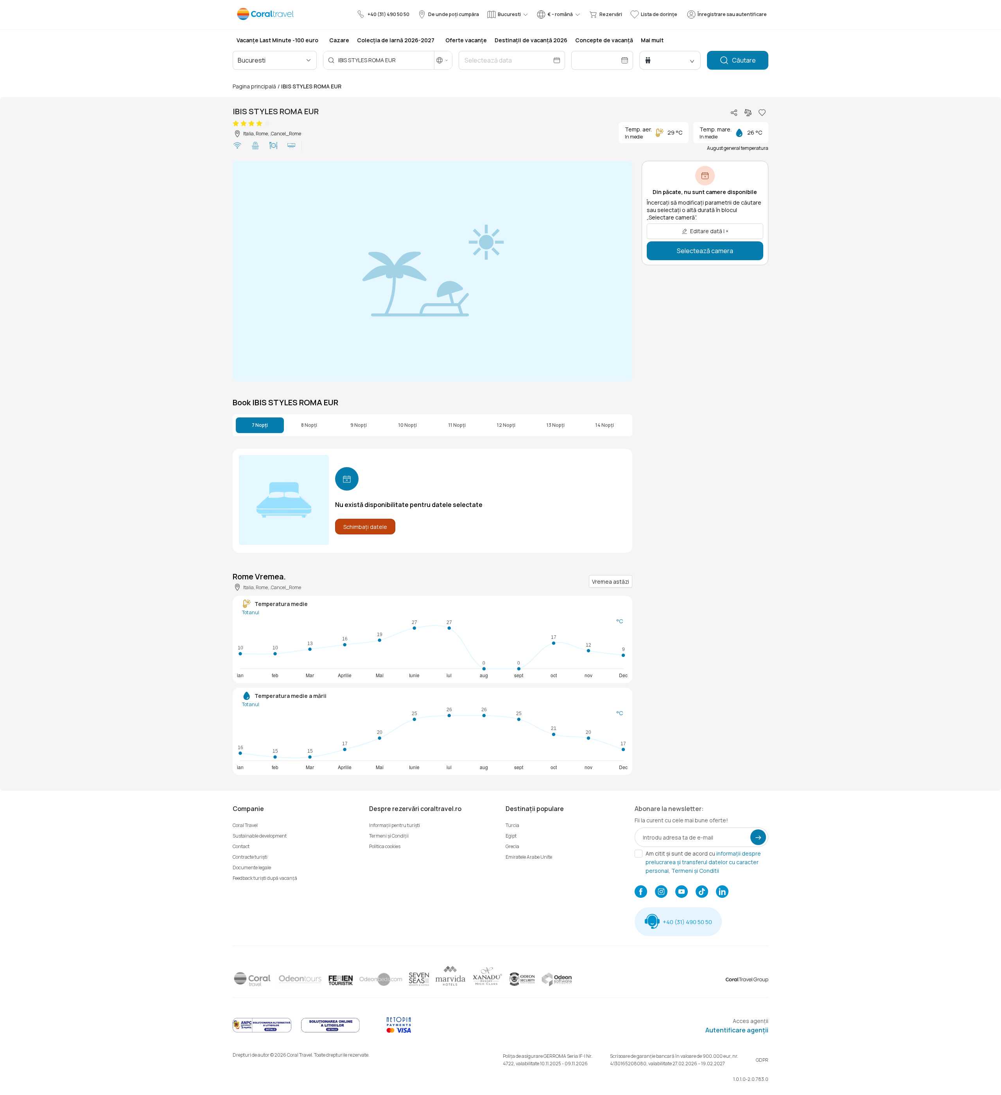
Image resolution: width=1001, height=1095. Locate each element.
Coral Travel (245, 825)
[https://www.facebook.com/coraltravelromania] (641, 892)
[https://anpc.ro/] (262, 1031)
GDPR (762, 1060)
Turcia (512, 825)
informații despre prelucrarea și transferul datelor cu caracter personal (703, 862)
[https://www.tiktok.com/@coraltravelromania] (702, 892)
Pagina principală (254, 86)
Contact (241, 846)
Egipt (511, 835)
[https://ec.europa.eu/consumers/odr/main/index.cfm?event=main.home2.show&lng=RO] (330, 1031)
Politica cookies (384, 846)
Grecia (512, 846)
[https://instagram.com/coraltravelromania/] (661, 892)
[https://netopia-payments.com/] (399, 1031)
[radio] (236, 123)
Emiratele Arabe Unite (529, 857)
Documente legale (252, 867)
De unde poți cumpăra (453, 14)
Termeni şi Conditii (695, 870)
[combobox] (271, 60)
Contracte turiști (250, 857)
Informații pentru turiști (394, 825)
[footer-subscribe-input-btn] (758, 837)
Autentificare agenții (736, 1030)
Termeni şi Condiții (389, 835)
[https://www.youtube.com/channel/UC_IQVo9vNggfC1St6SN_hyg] (681, 892)
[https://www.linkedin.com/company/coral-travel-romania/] (722, 892)
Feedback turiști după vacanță (265, 878)
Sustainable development (260, 835)
